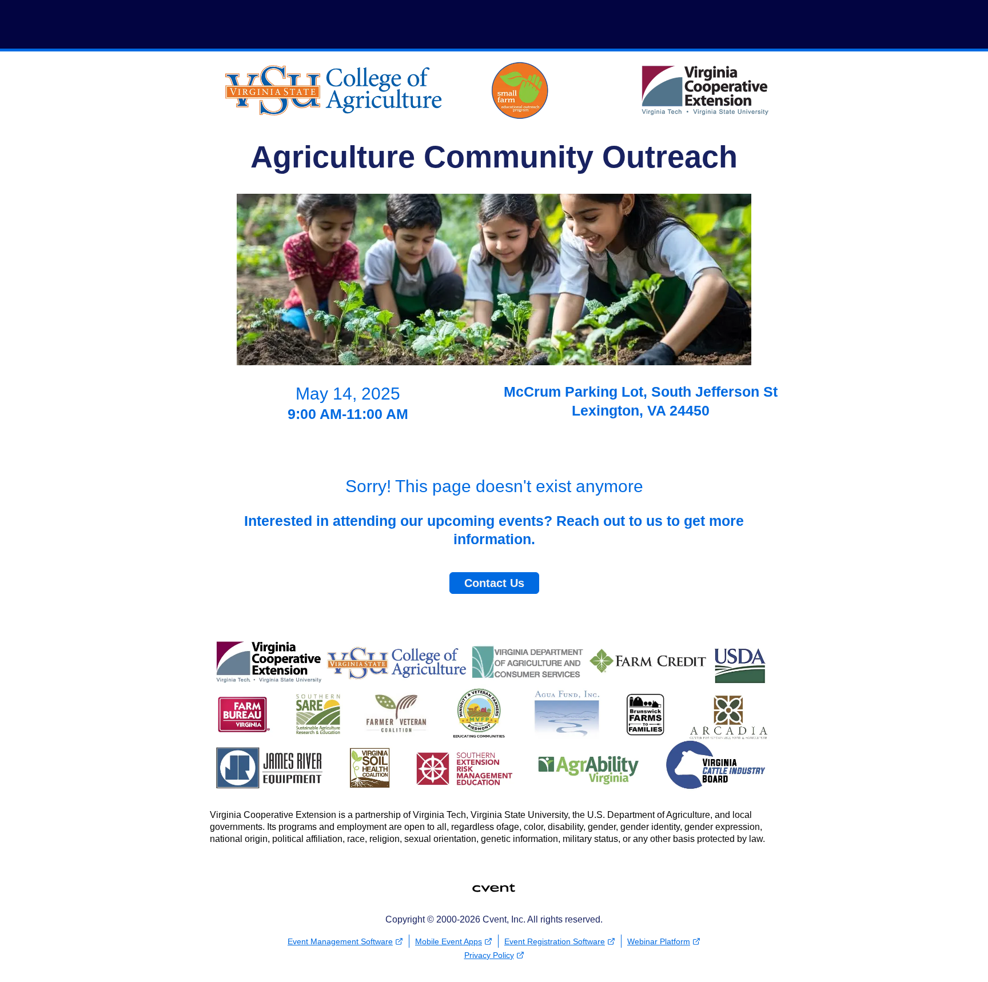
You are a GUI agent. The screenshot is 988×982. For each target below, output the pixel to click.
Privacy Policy (489, 955)
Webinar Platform (658, 941)
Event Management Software (340, 941)
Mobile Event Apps (448, 941)
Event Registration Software (554, 941)
